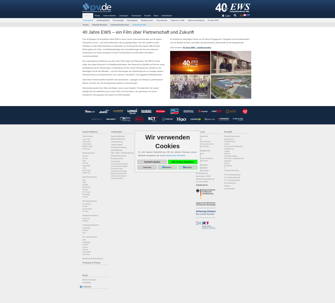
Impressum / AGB (177, 20)
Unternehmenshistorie (119, 176)
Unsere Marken (109, 16)
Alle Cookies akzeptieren (183, 162)
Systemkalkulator (118, 136)
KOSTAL (85, 163)
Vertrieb (227, 144)
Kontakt (147, 16)
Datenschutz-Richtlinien (176, 155)
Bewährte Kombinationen (92, 258)
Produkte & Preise (91, 263)
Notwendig (147, 167)
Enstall (84, 206)
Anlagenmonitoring (90, 215)
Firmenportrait (88, 20)
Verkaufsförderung (118, 156)
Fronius (85, 158)
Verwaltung (228, 166)
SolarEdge (86, 166)
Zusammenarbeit (117, 178)
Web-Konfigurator (118, 139)
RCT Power (86, 170)
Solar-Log (86, 218)
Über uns (88, 16)
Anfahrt (227, 186)
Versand (227, 154)
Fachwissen (136, 16)
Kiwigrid (85, 221)
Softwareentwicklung (231, 170)
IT (224, 168)
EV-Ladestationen (89, 237)
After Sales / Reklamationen (122, 153)
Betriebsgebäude (103, 20)
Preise (97, 16)
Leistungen (123, 16)
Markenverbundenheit (119, 173)
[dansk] (244, 15)
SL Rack (85, 211)
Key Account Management (233, 146)
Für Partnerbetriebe (232, 175)
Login (227, 16)
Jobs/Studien (166, 16)
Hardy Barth (86, 252)
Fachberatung (116, 142)
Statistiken (167, 167)
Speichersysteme (89, 177)
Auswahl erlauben (152, 162)
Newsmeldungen (89, 280)
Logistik (227, 151)
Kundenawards (117, 158)
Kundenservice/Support (119, 164)
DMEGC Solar (87, 146)
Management (229, 139)
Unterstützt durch (202, 161)
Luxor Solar (86, 139)
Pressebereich (162, 20)
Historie (86, 25)
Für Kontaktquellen (232, 180)
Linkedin (87, 287)
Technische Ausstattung (204, 158)
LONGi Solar (86, 144)
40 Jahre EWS (213, 20)
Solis (84, 168)
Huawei (85, 156)
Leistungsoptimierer (90, 225)
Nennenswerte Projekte (119, 166)
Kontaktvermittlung (118, 147)
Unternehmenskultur (99, 25)
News (156, 16)
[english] (248, 15)
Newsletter (86, 282)
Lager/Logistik (116, 145)
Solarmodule (87, 136)
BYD (84, 180)
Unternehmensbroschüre (120, 25)
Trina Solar (86, 149)
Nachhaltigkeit (132, 20)
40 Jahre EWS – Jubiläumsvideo (197, 47)
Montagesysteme (89, 201)
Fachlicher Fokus (117, 169)
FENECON (86, 173)
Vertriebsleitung (229, 141)
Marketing (227, 161)
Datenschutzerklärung (196, 20)
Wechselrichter (88, 153)
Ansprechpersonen (232, 136)
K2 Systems (86, 204)
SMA (84, 161)
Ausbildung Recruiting (119, 171)
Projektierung (229, 149)
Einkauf (227, 163)
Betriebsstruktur (147, 20)
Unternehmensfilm (139, 25)
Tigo (84, 233)
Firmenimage (115, 161)
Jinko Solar (86, 141)
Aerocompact (87, 209)
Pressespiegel (118, 20)
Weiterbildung (116, 150)
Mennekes (86, 254)
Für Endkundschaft (232, 177)
